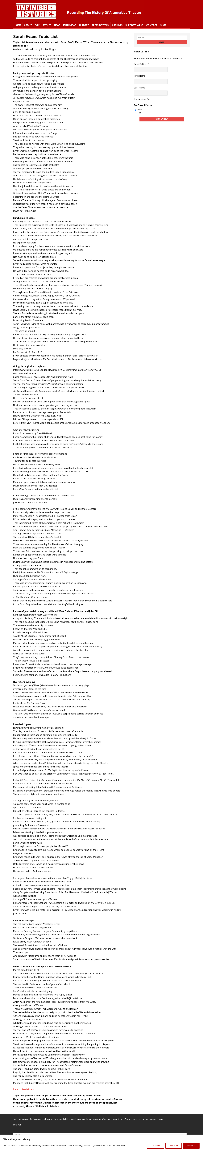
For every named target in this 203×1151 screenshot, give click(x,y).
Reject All (173, 1145)
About (28, 25)
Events (47, 25)
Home (18, 25)
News (57, 25)
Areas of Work (100, 25)
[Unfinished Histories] (78, 20)
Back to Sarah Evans (23, 1089)
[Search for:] (162, 37)
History (84, 25)
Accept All (191, 1145)
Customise (155, 1145)
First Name (139, 75)
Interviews (69, 25)
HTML (140, 109)
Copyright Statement (157, 1119)
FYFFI (37, 25)
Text (139, 112)
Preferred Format (144, 105)
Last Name (139, 87)
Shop (163, 25)
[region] (101, 1143)
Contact (151, 25)
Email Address (142, 64)
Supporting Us (134, 25)
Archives (117, 25)
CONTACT (17, 1125)
